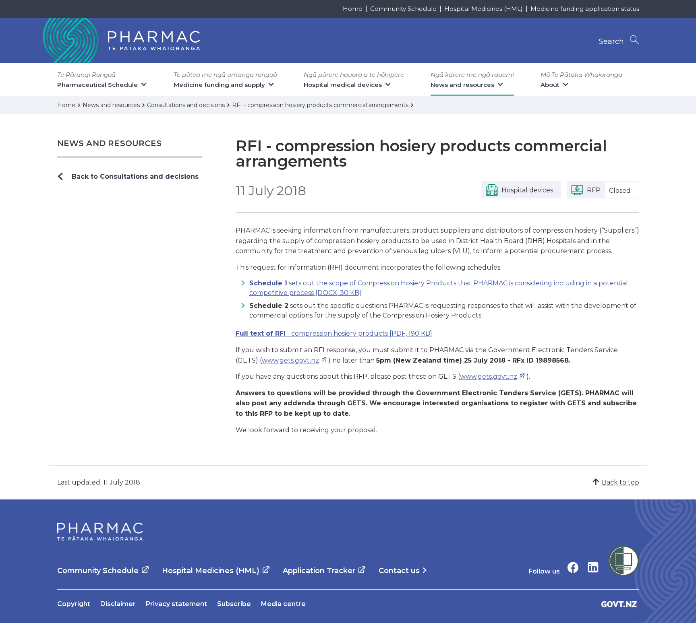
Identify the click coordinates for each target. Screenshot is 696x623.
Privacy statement (176, 604)
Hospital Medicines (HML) (483, 8)
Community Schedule (403, 8)
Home (352, 8)
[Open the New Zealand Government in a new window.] (619, 604)
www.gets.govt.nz (290, 360)
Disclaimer (118, 604)
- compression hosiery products (334, 333)
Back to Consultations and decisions (135, 176)
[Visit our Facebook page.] (573, 567)
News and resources (109, 143)
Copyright (73, 604)
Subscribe (234, 604)
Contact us (399, 570)
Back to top (620, 482)
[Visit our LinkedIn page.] (593, 567)
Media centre (283, 604)
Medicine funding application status (584, 8)
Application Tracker (319, 570)
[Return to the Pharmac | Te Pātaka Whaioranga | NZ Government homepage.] (120, 40)
